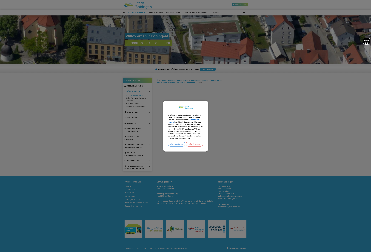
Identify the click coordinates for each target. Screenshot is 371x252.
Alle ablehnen (194, 144)
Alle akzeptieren (176, 144)
